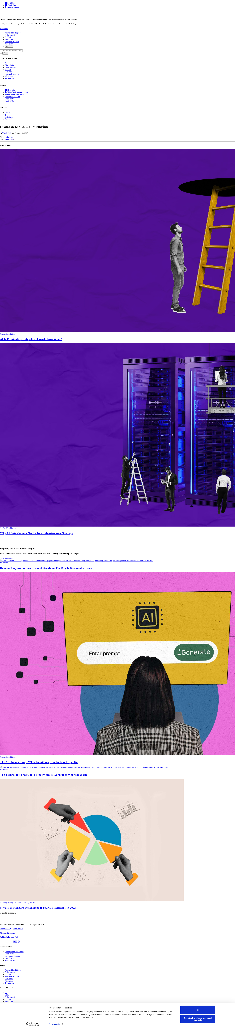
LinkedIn (8, 112)
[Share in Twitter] (6, 137)
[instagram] (19, 942)
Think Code (7, 133)
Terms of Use (18, 929)
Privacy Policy (5, 929)
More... (8, 46)
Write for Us (9, 99)
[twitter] (6, 942)
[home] (10, 14)
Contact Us (9, 101)
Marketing (9, 44)
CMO (7, 995)
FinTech (8, 37)
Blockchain (9, 65)
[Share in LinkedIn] (8, 137)
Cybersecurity (10, 35)
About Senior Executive (14, 94)
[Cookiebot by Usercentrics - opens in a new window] (32, 1024)
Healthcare (9, 39)
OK (198, 1010)
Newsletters (11, 90)
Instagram (8, 117)
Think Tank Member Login (17, 92)
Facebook (8, 119)
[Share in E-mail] (12, 137)
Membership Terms (7, 933)
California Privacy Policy (9, 937)
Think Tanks (12, 5)
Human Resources (12, 42)
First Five (11, 3)
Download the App (12, 97)
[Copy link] (13, 137)
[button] (117, 53)
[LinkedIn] (16, 942)
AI (6, 63)
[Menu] (5, 53)
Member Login (13, 7)
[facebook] (14, 942)
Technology (9, 78)
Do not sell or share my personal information (198, 1019)
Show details (54, 1024)
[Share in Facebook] (10, 137)
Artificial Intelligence (13, 33)
